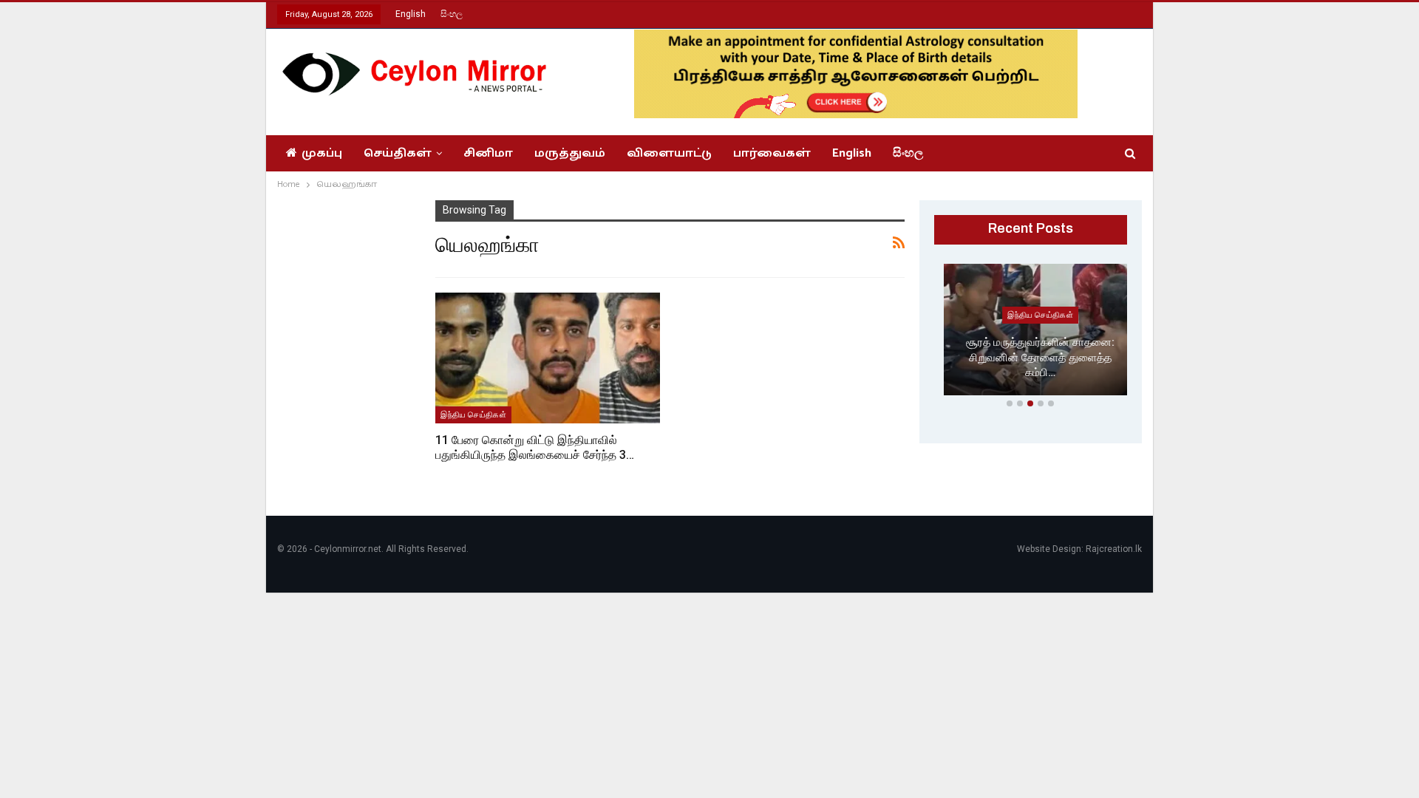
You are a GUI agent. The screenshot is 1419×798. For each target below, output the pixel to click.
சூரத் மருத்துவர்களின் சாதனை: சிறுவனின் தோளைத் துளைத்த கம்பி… (1030, 357)
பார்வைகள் (772, 153)
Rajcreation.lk (1114, 549)
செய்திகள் (398, 153)
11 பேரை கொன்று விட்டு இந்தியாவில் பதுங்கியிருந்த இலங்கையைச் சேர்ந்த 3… (534, 447)
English (410, 14)
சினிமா (488, 153)
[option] (1031, 332)
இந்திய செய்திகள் (473, 414)
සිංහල (451, 14)
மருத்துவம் (569, 153)
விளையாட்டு (669, 153)
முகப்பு (322, 153)
